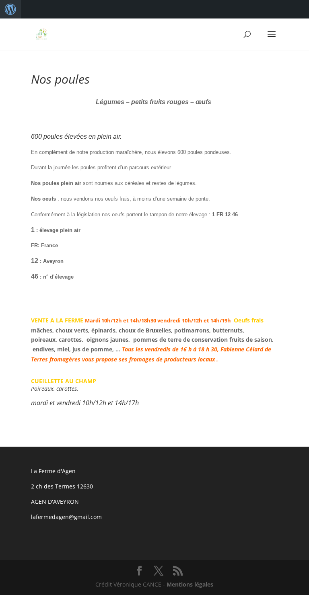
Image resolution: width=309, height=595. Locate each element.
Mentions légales (190, 584)
